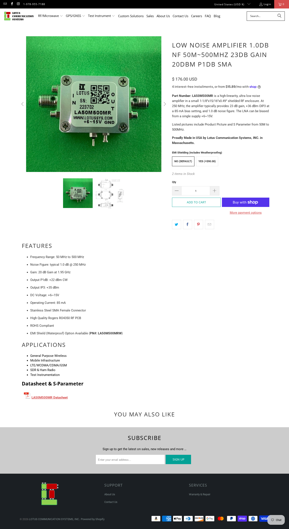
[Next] (164, 104)
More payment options (246, 213)
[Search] (279, 16)
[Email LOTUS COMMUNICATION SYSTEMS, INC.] (5, 4)
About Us (109, 494)
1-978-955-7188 (34, 4)
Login (267, 4)
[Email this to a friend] (209, 224)
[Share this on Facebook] (187, 224)
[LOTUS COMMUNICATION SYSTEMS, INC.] (19, 16)
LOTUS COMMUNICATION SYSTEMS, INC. (54, 519)
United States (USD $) (229, 4)
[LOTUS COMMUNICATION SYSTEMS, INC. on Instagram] (18, 4)
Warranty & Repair (199, 494)
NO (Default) (183, 161)
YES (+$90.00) (207, 161)
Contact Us (110, 502)
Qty (174, 182)
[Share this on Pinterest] (198, 224)
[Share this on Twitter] (176, 224)
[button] (50, 16)
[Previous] (22, 104)
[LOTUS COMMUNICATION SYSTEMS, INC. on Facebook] (11, 4)
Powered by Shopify (93, 519)
